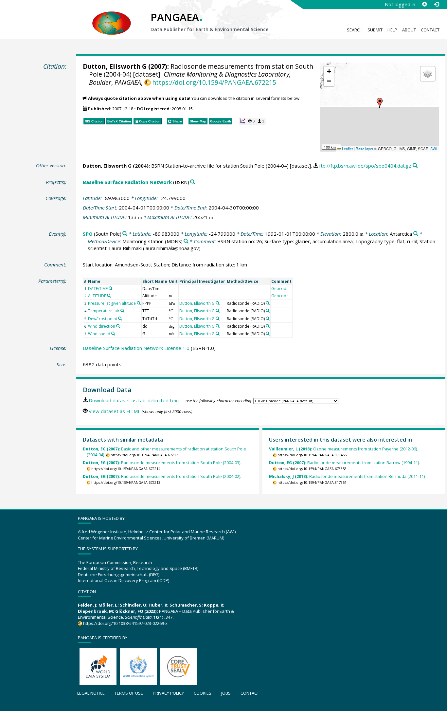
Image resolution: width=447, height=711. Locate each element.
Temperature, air (103, 311)
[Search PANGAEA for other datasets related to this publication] (415, 165)
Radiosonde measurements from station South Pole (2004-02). (162, 476)
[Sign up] (424, 4)
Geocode (280, 288)
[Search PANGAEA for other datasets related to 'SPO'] (124, 233)
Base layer (364, 148)
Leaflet (347, 148)
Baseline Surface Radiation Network (127, 182)
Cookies (202, 693)
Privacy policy (168, 693)
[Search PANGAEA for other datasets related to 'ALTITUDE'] (109, 296)
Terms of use (129, 693)
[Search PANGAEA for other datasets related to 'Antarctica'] (415, 233)
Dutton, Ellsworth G (115, 66)
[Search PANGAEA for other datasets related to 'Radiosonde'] (268, 303)
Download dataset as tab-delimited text (134, 400)
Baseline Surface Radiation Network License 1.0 (136, 348)
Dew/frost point (102, 318)
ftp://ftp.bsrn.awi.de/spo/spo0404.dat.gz (365, 165)
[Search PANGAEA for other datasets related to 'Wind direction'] (118, 326)
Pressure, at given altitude (112, 303)
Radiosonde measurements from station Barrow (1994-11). (344, 462)
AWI (433, 148)
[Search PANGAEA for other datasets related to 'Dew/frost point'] (120, 318)
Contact (430, 30)
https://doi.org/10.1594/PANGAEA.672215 (214, 82)
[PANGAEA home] (111, 16)
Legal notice (91, 693)
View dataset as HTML (114, 411)
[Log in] (436, 4)
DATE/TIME (98, 288)
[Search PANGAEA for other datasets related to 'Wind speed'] (113, 334)
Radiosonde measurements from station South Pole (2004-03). (162, 462)
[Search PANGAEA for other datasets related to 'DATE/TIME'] (111, 288)
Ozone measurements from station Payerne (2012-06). (343, 449)
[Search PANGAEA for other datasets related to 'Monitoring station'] (186, 241)
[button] (379, 103)
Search (355, 30)
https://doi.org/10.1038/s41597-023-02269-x (125, 623)
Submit (375, 30)
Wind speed (99, 334)
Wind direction (101, 326)
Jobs (226, 693)
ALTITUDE (97, 296)
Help (392, 30)
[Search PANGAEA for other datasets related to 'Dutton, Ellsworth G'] (218, 303)
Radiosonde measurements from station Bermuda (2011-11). (347, 476)
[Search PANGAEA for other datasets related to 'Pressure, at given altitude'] (139, 303)
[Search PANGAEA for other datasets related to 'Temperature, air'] (122, 311)
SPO (88, 233)
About (409, 30)
